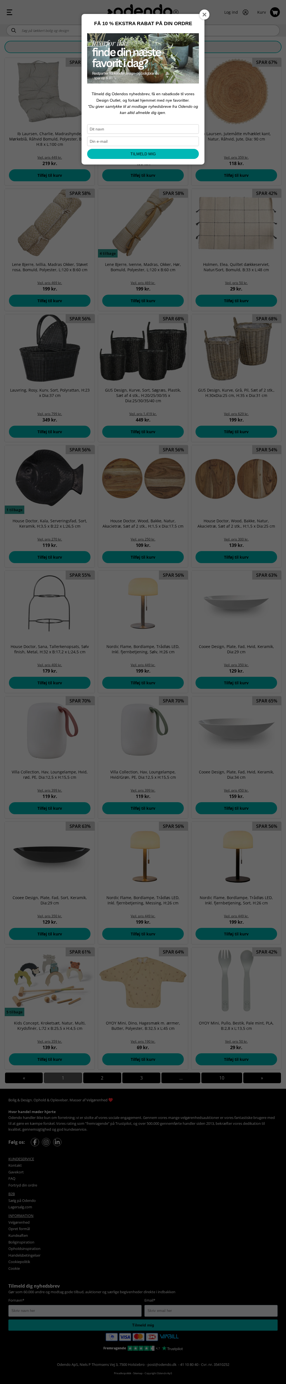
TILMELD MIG (143, 154)
